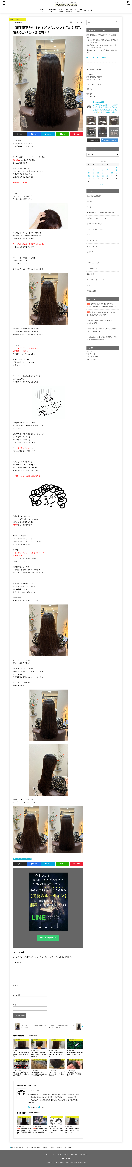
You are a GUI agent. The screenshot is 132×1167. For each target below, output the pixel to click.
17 (89, 176)
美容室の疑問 (91, 291)
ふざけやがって (92, 240)
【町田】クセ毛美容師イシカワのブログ (62, 1162)
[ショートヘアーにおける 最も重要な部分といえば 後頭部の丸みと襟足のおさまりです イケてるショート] (114, 120)
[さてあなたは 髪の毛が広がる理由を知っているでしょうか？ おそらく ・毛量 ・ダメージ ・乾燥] (91, 132)
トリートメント (92, 246)
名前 (15, 985)
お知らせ (90, 201)
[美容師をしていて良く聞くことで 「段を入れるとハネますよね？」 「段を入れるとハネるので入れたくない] (91, 120)
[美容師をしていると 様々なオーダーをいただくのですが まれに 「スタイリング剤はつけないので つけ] (114, 132)
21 (107, 176)
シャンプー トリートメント (96, 280)
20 (103, 176)
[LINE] (91, 10)
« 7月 (102, 184)
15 (112, 173)
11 (93, 173)
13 (103, 173)
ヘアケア (90, 257)
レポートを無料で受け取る (48, 938)
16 (117, 173)
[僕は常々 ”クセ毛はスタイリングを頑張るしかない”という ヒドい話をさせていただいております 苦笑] (103, 120)
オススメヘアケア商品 (94, 224)
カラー (89, 235)
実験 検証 (90, 274)
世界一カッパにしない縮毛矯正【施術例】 (101, 212)
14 (107, 173)
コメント (17, 962)
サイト (15, 1005)
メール (16, 995)
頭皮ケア (90, 252)
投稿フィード (90, 354)
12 (98, 173)
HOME (13, 1147)
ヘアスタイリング (93, 263)
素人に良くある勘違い (94, 196)
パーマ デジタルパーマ (95, 229)
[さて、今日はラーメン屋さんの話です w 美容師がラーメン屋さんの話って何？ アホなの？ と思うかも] (103, 132)
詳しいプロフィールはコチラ (96, 57)
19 (98, 176)
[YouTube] (85, 10)
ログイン (89, 351)
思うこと (90, 285)
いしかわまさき (92, 268)
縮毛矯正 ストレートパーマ (17, 19)
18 (93, 176)
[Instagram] (88, 10)
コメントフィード (92, 356)
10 (89, 173)
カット (89, 207)
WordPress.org (91, 359)
